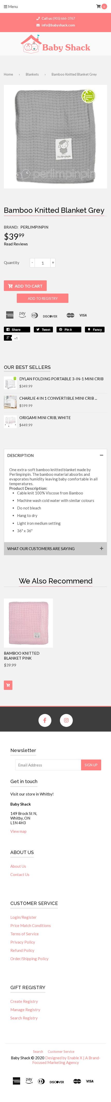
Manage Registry (25, 1009)
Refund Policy (22, 950)
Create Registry (24, 1001)
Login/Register (23, 917)
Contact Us (19, 874)
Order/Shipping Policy (29, 958)
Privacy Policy (22, 942)
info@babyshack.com (58, 25)
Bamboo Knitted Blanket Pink (21, 656)
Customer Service (61, 1051)
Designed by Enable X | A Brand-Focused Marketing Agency (66, 1060)
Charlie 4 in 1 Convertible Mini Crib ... (58, 398)
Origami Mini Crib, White (45, 417)
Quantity (11, 262)
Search (38, 1051)
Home (8, 74)
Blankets (32, 74)
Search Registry (24, 1018)
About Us (18, 866)
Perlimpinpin (34, 227)
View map (18, 831)
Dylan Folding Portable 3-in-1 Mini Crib (61, 378)
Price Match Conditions (30, 925)
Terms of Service (24, 933)
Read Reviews (16, 244)
